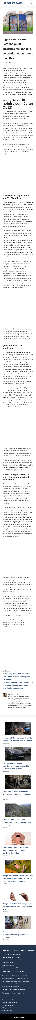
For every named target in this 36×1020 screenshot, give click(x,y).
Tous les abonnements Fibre (11, 983)
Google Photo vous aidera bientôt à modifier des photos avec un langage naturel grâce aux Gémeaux (18, 685)
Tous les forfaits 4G (8, 965)
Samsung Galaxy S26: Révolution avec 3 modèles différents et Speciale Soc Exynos (16, 676)
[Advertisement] (18, 175)
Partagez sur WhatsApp (9, 1002)
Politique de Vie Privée (9, 1008)
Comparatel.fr (20, 1017)
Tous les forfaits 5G (8, 962)
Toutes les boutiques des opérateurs (13, 989)
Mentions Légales (7, 1005)
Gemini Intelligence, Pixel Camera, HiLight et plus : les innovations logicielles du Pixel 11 (15, 850)
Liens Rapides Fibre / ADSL (13, 971)
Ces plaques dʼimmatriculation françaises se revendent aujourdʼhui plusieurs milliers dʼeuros (16, 766)
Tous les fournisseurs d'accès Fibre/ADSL (15, 978)
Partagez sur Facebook (9, 997)
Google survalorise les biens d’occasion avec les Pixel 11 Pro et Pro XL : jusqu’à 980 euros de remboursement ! (18, 878)
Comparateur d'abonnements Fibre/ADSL (15, 975)
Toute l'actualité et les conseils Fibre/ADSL (15, 981)
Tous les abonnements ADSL (11, 986)
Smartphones (10, 671)
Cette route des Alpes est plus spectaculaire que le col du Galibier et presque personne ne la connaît (17, 822)
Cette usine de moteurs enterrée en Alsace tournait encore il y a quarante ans (17, 794)
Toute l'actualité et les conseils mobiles (14, 960)
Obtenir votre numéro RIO (10, 968)
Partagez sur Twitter (8, 999)
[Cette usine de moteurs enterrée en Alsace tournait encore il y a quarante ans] (18, 787)
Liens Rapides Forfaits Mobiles (14, 950)
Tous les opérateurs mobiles (11, 957)
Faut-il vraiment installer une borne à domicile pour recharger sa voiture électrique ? (16, 934)
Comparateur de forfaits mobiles (12, 954)
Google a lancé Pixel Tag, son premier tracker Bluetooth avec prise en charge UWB (17, 906)
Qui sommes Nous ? (8, 1010)
